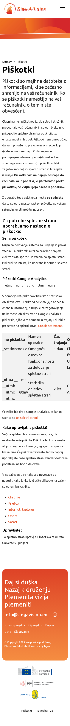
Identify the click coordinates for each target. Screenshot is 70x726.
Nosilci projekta (15, 625)
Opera (13, 516)
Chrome (14, 497)
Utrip (7, 631)
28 (51, 710)
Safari (12, 522)
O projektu (35, 625)
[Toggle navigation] (63, 9)
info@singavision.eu (25, 614)
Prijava (50, 625)
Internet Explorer (21, 509)
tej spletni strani (27, 417)
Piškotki (21, 61)
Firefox (13, 503)
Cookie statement (50, 325)
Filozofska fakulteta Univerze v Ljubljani (27, 646)
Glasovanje (21, 631)
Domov (7, 61)
